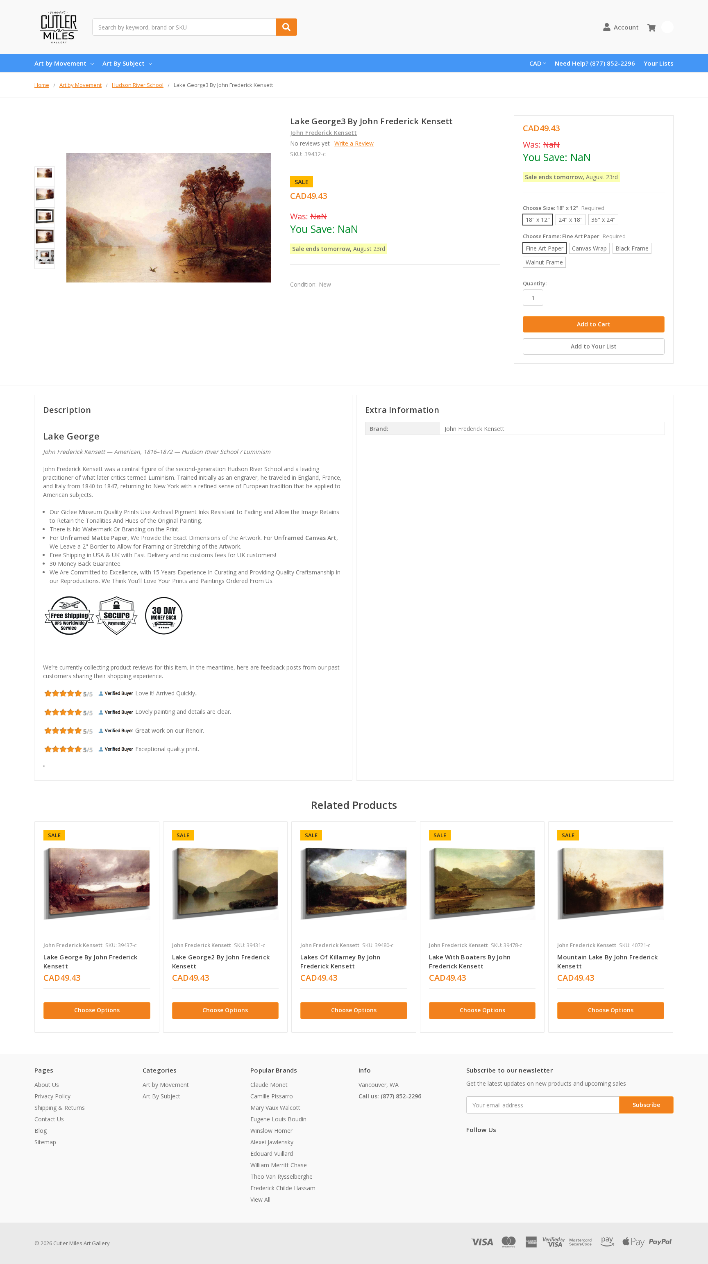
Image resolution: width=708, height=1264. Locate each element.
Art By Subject (123, 63)
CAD (535, 63)
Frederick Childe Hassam (282, 1188)
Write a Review (354, 143)
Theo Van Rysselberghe (281, 1176)
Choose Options (97, 1010)
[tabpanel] (96, 927)
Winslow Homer (271, 1130)
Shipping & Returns (59, 1107)
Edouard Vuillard (271, 1153)
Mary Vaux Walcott (275, 1107)
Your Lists (659, 63)
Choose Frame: (574, 236)
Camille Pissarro (271, 1096)
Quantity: (535, 283)
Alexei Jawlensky (271, 1142)
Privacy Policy (52, 1096)
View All (260, 1199)
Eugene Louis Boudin (278, 1119)
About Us (46, 1085)
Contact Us (49, 1119)
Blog (40, 1130)
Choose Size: (563, 208)
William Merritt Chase (278, 1165)
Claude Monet (269, 1085)
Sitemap (45, 1142)
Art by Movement (60, 63)
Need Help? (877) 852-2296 (595, 63)
